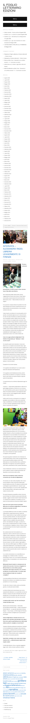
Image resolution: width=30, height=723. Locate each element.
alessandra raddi (8, 650)
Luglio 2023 (7, 137)
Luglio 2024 (7, 118)
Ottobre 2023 (7, 133)
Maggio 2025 (7, 102)
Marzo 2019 (7, 200)
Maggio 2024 (7, 122)
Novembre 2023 (7, 131)
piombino (23, 691)
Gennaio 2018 (7, 220)
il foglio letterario (11, 683)
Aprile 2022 (6, 159)
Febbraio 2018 (7, 218)
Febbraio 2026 (7, 90)
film (15, 678)
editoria (5, 677)
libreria (25, 650)
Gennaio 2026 (7, 92)
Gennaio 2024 (7, 128)
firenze (13, 650)
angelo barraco (17, 673)
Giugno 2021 (7, 177)
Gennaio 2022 (7, 165)
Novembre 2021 (7, 169)
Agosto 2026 (7, 78)
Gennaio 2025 (7, 106)
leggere (16, 650)
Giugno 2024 (7, 120)
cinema (6, 675)
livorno (11, 687)
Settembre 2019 (7, 196)
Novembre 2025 (7, 94)
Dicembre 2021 (7, 167)
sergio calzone (17, 695)
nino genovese (21, 690)
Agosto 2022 (7, 151)
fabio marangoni (20, 677)
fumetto (9, 681)
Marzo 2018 (7, 216)
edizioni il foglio (12, 677)
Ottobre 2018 (7, 206)
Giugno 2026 (7, 82)
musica (6, 690)
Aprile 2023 (6, 143)
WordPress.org (7, 709)
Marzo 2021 (7, 179)
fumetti (5, 681)
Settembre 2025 (7, 96)
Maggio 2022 (7, 157)
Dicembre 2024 (7, 108)
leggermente (20, 650)
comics (11, 675)
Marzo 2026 (7, 88)
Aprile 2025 (6, 104)
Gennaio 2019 (7, 202)
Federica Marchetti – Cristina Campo (19, 58)
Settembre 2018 (7, 208)
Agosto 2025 (7, 98)
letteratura (16, 685)
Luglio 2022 (7, 153)
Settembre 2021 (7, 173)
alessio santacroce (8, 673)
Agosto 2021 (7, 175)
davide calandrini (18, 675)
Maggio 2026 (7, 84)
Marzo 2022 (7, 161)
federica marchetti (10, 678)
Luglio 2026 (7, 80)
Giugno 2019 (7, 198)
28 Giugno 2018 (19, 259)
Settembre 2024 (7, 114)
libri (11, 652)
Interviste (14, 261)
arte (21, 673)
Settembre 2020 (7, 183)
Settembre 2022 (7, 149)
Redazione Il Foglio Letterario (9, 259)
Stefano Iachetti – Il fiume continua (11, 32)
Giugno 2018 (7, 210)
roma (19, 694)
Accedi (5, 703)
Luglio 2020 (7, 186)
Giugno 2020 (7, 188)
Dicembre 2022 (7, 147)
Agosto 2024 (7, 116)
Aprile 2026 (6, 86)
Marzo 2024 (7, 126)
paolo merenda (11, 691)
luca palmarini (16, 687)
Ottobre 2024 (7, 112)
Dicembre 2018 (7, 204)
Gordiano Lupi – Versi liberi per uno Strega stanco (15, 36)
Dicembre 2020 (7, 181)
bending (23, 673)
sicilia (21, 695)
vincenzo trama (9, 697)
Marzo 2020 (7, 190)
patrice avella (17, 691)
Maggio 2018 (7, 212)
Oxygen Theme (11, 718)
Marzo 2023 (7, 145)
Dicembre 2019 (7, 194)
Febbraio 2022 (7, 163)
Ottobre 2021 (7, 171)
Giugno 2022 (7, 155)
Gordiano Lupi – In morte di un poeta (12, 34)
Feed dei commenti (8, 707)
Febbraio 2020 (7, 192)
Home (9, 225)
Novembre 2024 (7, 110)
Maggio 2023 (7, 141)
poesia (5, 693)
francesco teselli (19, 678)
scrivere (12, 696)
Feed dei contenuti (8, 705)
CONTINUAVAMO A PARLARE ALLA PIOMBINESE (15, 44)
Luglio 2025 (7, 100)
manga (21, 687)
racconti (11, 693)
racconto (16, 694)
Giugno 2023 (7, 139)
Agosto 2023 (7, 135)
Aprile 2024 (6, 124)
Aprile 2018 (6, 214)
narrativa (13, 689)
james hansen (19, 683)
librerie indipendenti (6, 652)
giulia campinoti (15, 681)
